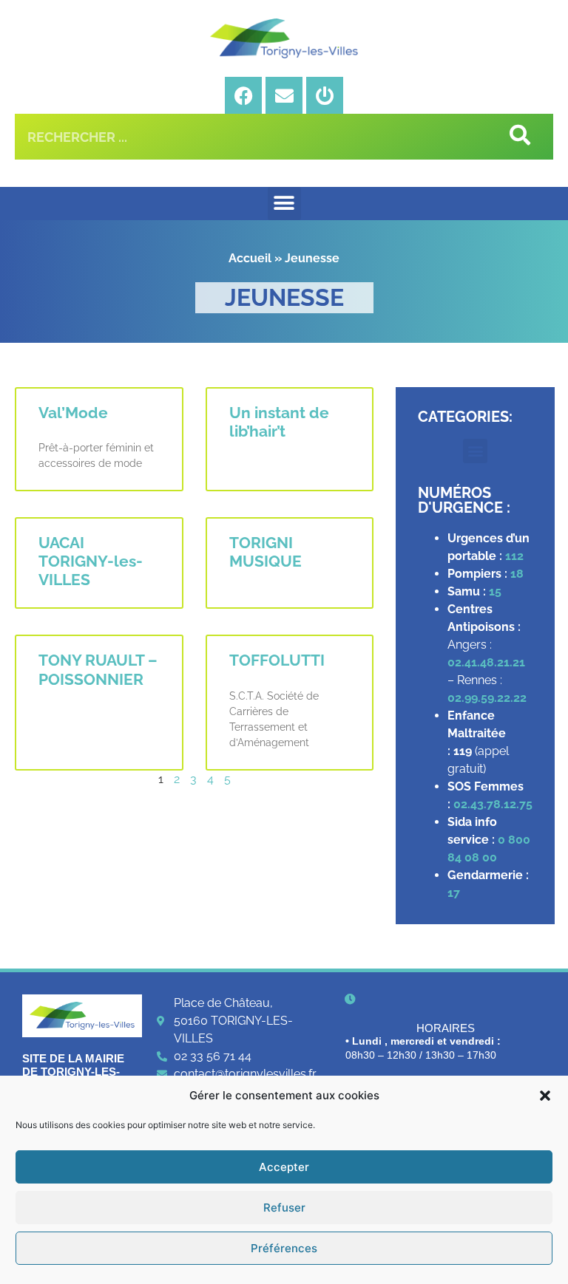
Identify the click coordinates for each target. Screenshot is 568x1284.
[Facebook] (243, 95)
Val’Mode (73, 412)
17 (455, 893)
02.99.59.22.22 (487, 698)
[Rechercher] (518, 137)
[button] (545, 1095)
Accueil (250, 258)
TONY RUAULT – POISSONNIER (98, 669)
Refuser (284, 1208)
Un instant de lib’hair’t (279, 421)
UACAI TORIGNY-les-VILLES (90, 561)
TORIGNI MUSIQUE (265, 551)
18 (517, 574)
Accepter (284, 1167)
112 (514, 556)
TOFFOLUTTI (277, 660)
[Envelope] (284, 95)
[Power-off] (324, 95)
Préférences (284, 1248)
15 (495, 591)
